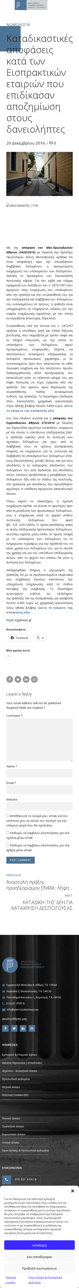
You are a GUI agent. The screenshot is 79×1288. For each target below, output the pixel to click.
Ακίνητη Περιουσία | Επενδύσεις (22, 1063)
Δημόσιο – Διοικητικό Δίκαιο (19, 1071)
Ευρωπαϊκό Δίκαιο (13, 1134)
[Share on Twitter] (18, 679)
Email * (11, 783)
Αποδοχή (39, 1245)
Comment (14, 716)
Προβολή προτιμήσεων (39, 1268)
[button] (73, 1191)
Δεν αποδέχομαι (39, 1257)
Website (11, 799)
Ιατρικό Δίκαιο (11, 1087)
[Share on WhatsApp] (34, 679)
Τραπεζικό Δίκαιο (13, 1126)
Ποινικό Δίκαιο (11, 1118)
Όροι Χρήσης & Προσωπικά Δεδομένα (25, 1150)
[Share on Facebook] (9, 679)
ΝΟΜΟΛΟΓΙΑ (18, 24)
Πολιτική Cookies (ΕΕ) (15, 1095)
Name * (11, 766)
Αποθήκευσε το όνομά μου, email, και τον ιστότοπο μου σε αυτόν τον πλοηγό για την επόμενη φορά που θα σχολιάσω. (37, 820)
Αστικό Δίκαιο (10, 1142)
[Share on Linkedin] (26, 679)
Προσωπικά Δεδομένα (16, 1079)
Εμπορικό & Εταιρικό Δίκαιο (19, 1054)
